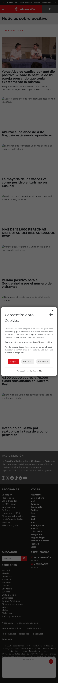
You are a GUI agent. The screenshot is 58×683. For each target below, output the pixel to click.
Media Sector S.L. (34, 371)
